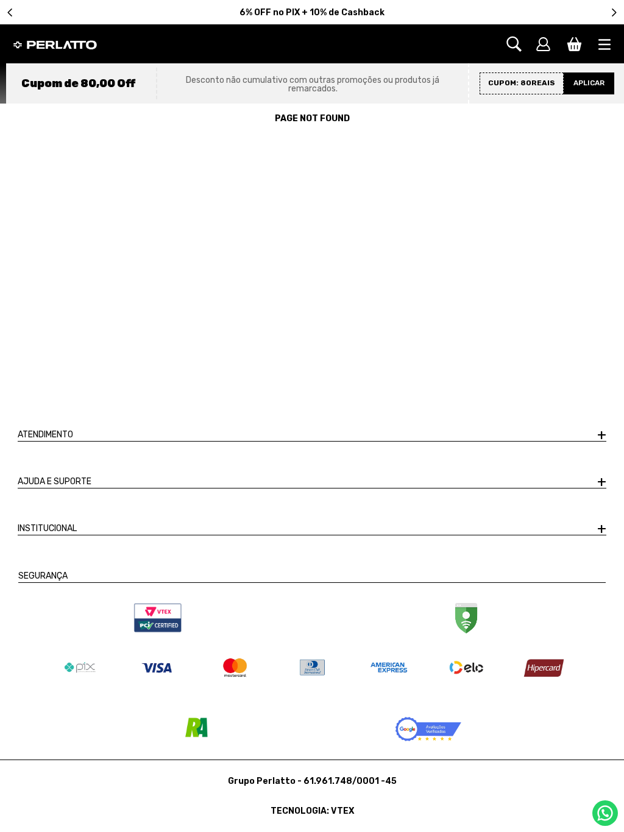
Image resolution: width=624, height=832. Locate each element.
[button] (520, 44)
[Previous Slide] (10, 12)
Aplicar (588, 83)
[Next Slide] (614, 12)
